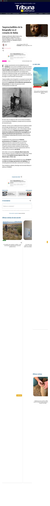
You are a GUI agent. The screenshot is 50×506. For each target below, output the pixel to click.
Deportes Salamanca (33, 13)
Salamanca (47, 13)
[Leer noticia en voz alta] (3, 48)
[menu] (1, 1)
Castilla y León (8, 13)
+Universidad (41, 13)
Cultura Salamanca (24, 13)
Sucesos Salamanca (16, 13)
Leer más (19, 395)
